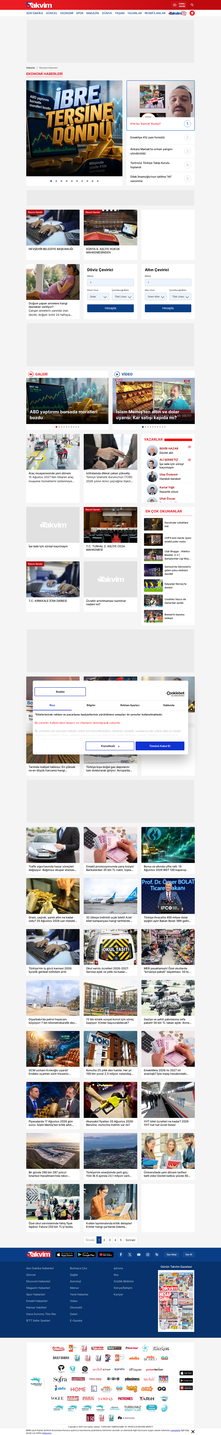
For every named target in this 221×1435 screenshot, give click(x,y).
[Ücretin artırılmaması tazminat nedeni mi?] (110, 579)
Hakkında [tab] (169, 705)
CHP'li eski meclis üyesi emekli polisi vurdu (178, 539)
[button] (29, 403)
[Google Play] (86, 1254)
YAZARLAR (134, 13)
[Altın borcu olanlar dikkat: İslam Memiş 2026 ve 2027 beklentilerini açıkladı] (56, 181)
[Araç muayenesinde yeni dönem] (53, 452)
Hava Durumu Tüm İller (41, 1314)
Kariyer (118, 1294)
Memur (74, 1288)
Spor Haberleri (35, 1294)
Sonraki (130, 1240)
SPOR (79, 13)
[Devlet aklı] (152, 450)
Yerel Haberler (79, 1294)
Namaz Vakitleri (36, 1307)
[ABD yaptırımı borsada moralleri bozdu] (67, 401)
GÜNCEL (51, 13)
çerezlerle (175, 1430)
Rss (116, 1274)
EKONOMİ (66, 13)
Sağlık (74, 1274)
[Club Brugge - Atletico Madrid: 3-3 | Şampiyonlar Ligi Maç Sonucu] (153, 555)
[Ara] (192, 5)
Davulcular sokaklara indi (176, 524)
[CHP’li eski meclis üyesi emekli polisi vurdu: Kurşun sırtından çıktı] (153, 539)
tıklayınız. (47, 1433)
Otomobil (76, 1307)
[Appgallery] (106, 1254)
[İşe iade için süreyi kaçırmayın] (152, 463)
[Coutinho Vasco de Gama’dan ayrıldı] (153, 601)
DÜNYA (107, 13)
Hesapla (110, 308)
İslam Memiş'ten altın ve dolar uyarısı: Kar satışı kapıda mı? (147, 414)
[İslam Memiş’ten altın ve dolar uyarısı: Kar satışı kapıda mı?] (154, 401)
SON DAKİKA (34, 13)
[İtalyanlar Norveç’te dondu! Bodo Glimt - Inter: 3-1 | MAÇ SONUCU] (153, 585)
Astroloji (75, 1281)
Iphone (118, 1268)
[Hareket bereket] (152, 476)
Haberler (30, 67)
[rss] (157, 1254)
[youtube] (139, 1254)
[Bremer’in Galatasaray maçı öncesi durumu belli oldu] (153, 616)
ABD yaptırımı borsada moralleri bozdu (63, 414)
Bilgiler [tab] (91, 705)
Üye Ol (188, 1254)
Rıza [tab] (52, 705)
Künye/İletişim (123, 1288)
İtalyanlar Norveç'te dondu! (175, 585)
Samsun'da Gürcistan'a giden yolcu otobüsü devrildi (178, 570)
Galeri (74, 1314)
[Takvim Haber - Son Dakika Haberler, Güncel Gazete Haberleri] (39, 5)
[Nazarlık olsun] (152, 489)
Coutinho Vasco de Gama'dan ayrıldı (175, 601)
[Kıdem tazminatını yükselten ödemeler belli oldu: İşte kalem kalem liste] (92, 181)
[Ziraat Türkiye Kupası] (192, 13)
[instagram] (148, 1254)
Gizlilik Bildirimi (124, 1281)
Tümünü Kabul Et (159, 746)
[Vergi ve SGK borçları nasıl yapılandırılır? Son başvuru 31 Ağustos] (98, 181)
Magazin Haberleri (38, 1288)
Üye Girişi (171, 1254)
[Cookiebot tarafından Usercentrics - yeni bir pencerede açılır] (169, 693)
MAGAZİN (92, 13)
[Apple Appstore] (65, 1254)
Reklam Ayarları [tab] (130, 705)
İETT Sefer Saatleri (38, 1320)
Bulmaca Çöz (78, 1268)
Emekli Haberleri (36, 1301)
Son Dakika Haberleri (40, 1268)
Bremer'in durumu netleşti (174, 616)
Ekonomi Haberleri (38, 1281)
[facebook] (121, 1254)
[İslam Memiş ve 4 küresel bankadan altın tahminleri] (82, 181)
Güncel (31, 1274)
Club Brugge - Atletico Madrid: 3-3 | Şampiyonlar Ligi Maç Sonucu (177, 555)
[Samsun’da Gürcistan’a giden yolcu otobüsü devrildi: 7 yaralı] (153, 570)
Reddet (60, 691)
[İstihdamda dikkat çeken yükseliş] (110, 452)
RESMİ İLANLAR (155, 13)
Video (74, 1301)
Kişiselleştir (108, 746)
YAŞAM (119, 13)
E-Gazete (76, 1320)
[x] (130, 1254)
